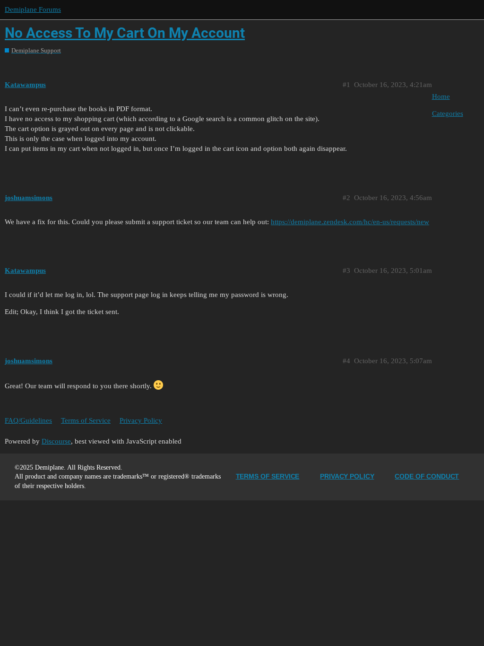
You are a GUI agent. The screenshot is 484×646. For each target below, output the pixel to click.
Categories (447, 113)
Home (441, 96)
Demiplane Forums (33, 9)
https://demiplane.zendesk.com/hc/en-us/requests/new (350, 222)
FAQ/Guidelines (28, 420)
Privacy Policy (141, 420)
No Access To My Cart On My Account (125, 33)
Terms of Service (86, 420)
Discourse (56, 441)
